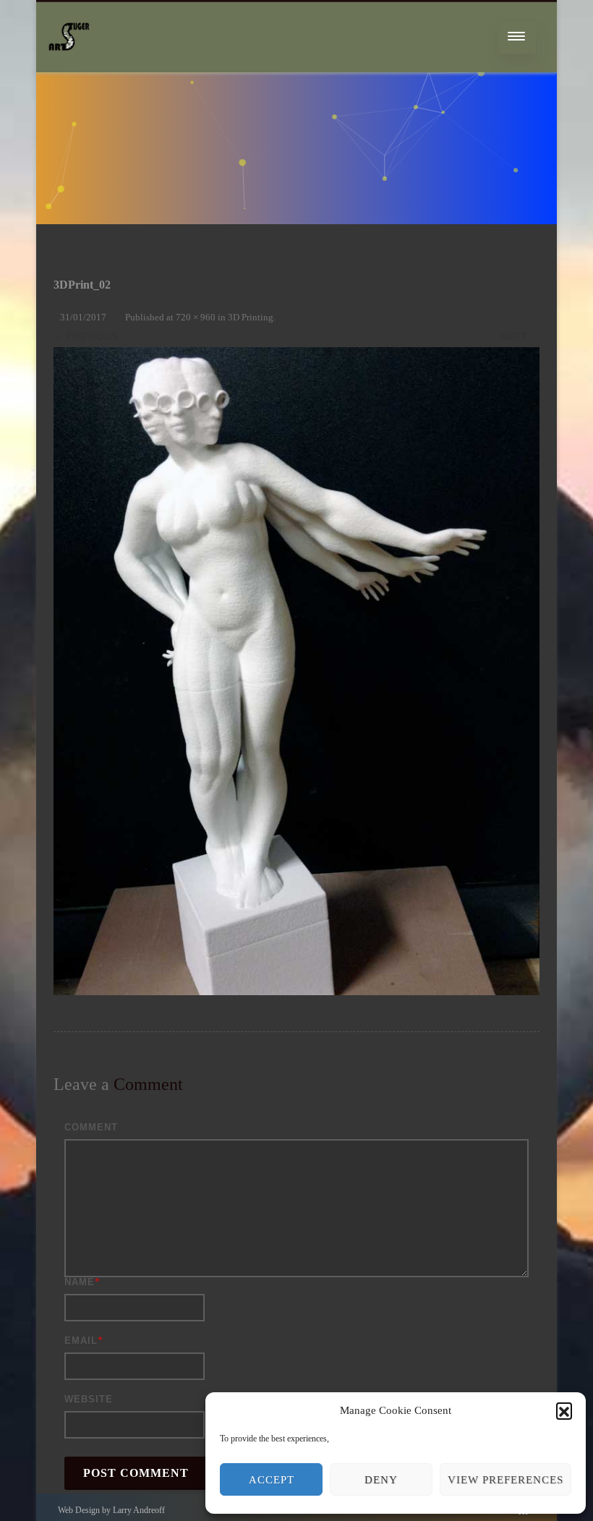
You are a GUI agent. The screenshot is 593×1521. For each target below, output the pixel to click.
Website (88, 1399)
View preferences (505, 1480)
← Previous (86, 336)
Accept (271, 1480)
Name (79, 1282)
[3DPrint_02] (296, 671)
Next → (519, 336)
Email (81, 1340)
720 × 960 (196, 317)
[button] (564, 1410)
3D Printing (250, 317)
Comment (91, 1127)
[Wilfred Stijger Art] (69, 67)
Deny (381, 1480)
